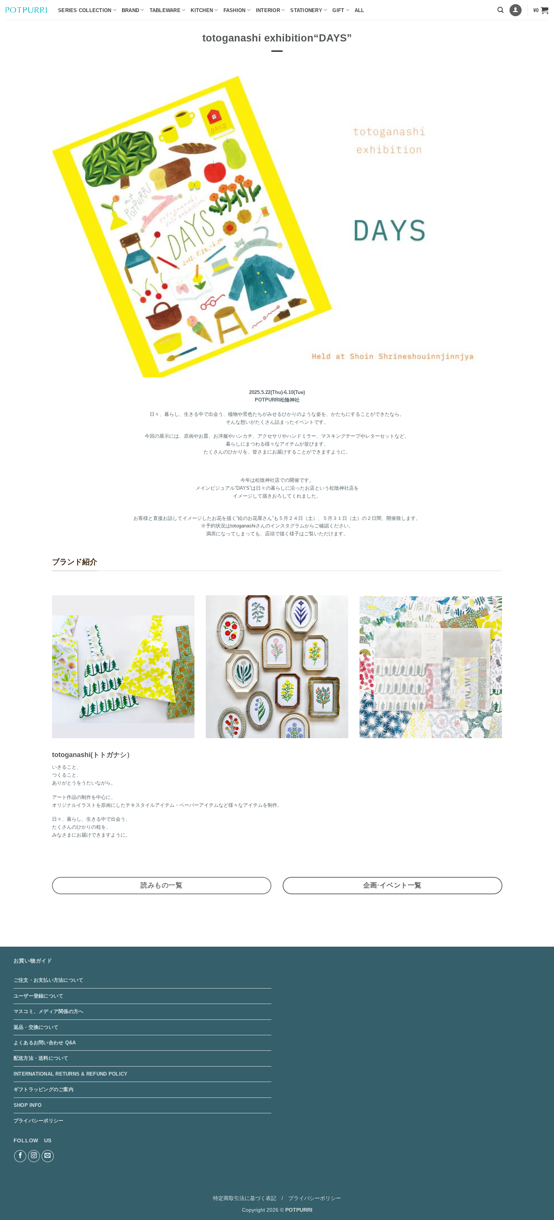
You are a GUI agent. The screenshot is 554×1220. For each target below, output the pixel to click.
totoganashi (243, 526)
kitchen (202, 10)
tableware (165, 10)
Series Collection (84, 10)
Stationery (306, 10)
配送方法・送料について (41, 1058)
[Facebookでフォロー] (20, 1156)
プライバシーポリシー (39, 1120)
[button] (500, 10)
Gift (338, 10)
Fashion (234, 10)
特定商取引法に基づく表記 (244, 1198)
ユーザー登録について (39, 996)
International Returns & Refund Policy (70, 1074)
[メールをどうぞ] (47, 1156)
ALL (359, 10)
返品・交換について (36, 1027)
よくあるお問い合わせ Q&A (45, 1042)
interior (268, 10)
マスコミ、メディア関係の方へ (49, 1011)
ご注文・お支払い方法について (49, 980)
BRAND (130, 10)
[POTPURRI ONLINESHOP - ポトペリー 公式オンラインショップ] (26, 10)
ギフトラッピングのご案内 (43, 1089)
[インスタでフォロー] (34, 1156)
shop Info (27, 1105)
